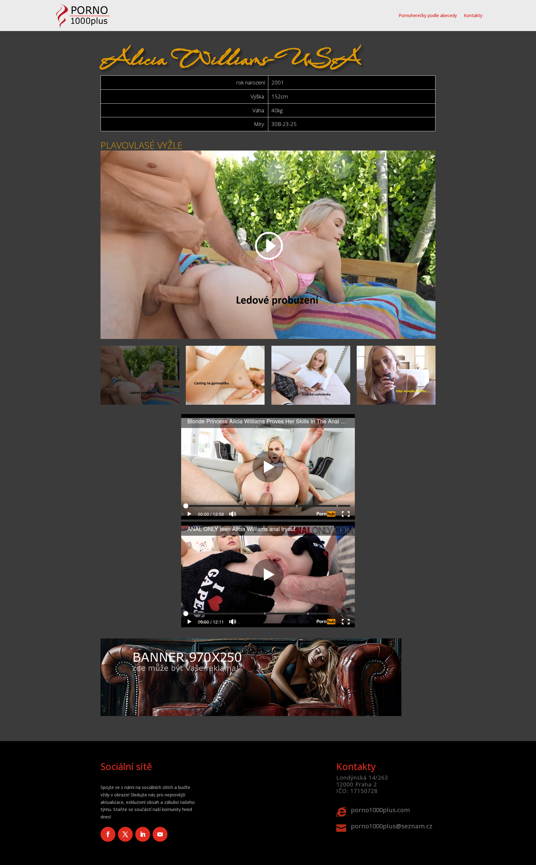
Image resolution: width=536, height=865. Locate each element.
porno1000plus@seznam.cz (391, 826)
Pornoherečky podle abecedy (428, 15)
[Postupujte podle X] (125, 834)
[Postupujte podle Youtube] (160, 834)
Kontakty (473, 15)
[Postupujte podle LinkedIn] (142, 834)
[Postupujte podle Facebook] (107, 834)
